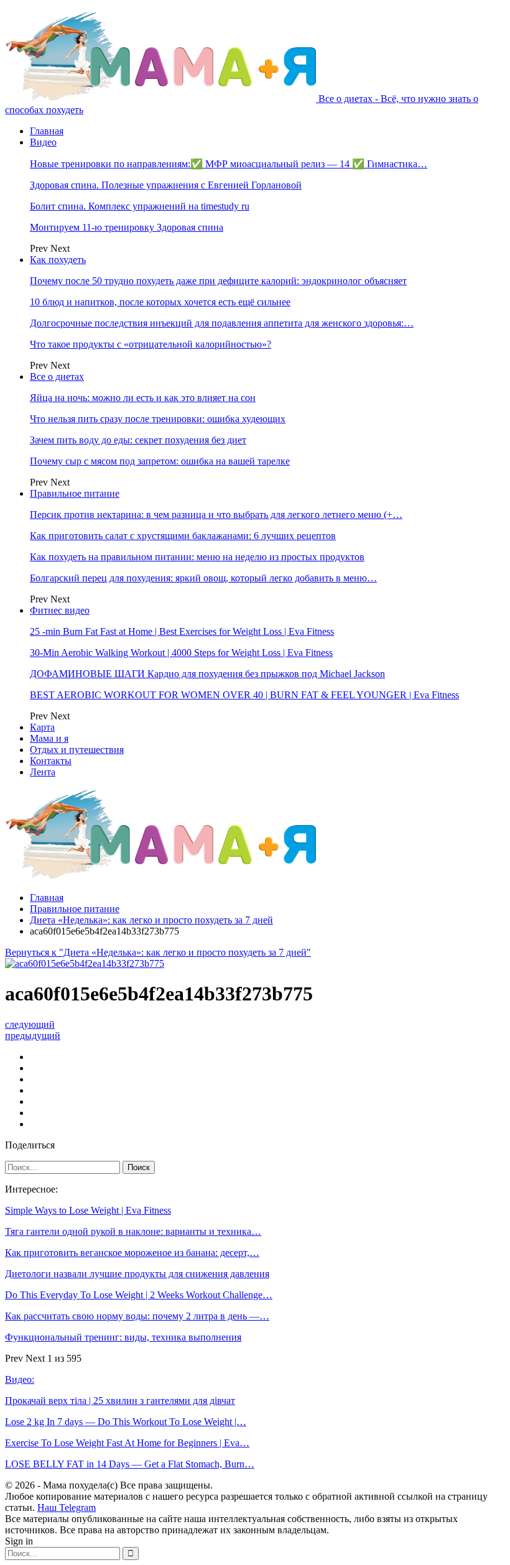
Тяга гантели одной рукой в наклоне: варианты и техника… (133, 1231)
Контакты (51, 760)
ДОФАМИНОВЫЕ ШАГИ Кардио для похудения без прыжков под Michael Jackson (207, 673)
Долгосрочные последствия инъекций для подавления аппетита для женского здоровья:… (222, 323)
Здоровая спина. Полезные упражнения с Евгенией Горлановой (166, 185)
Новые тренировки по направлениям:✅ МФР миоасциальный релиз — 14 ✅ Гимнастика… (228, 164)
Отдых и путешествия (77, 749)
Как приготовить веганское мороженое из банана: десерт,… (132, 1252)
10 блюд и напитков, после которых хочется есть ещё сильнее (160, 302)
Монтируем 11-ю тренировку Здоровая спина (126, 227)
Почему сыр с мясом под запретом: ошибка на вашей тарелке (160, 461)
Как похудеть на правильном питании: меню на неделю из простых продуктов (197, 557)
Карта (42, 727)
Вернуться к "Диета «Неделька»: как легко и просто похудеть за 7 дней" (158, 952)
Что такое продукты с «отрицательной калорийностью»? (150, 344)
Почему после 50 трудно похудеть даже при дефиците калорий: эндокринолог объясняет (218, 280)
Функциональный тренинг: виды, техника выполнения (123, 1337)
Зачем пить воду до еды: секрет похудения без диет (138, 440)
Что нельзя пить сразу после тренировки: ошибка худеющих (157, 418)
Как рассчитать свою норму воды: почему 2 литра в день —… (137, 1316)
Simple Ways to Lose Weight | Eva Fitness (88, 1210)
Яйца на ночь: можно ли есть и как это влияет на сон (143, 397)
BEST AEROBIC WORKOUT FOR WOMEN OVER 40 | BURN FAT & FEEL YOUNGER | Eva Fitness (244, 695)
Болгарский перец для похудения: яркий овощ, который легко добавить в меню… (203, 578)
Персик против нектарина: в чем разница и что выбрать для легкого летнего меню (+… (216, 514)
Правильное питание (74, 493)
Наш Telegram (66, 1507)
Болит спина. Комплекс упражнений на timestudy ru (139, 206)
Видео (43, 142)
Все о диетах (57, 376)
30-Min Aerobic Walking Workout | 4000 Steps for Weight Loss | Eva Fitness (181, 652)
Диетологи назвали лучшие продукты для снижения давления (137, 1273)
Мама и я (49, 738)
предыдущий (32, 1035)
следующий (30, 1024)
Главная (46, 131)
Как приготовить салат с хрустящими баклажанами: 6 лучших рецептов (183, 535)
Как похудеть (58, 259)
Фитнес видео (60, 610)
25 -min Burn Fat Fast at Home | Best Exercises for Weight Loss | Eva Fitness (182, 631)
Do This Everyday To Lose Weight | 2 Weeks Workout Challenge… (138, 1295)
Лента (42, 772)
